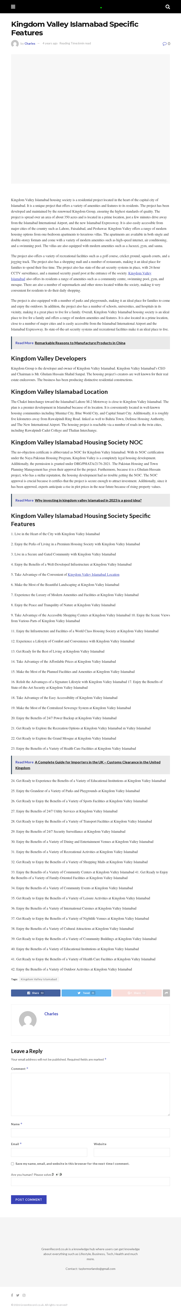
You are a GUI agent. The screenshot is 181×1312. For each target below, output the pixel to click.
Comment (19, 1069)
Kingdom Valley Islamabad (39, 979)
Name (17, 1124)
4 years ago (50, 43)
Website (100, 1144)
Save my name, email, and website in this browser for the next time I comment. (72, 1163)
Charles (30, 43)
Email (16, 1144)
